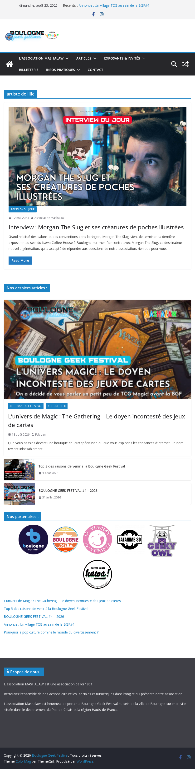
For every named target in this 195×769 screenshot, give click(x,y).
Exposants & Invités (122, 58)
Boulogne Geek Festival (26, 406)
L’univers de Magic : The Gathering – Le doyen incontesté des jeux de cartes (96, 420)
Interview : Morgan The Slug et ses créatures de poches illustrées (96, 227)
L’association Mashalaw (41, 58)
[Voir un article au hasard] (185, 64)
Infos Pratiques (60, 69)
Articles (83, 58)
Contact (95, 69)
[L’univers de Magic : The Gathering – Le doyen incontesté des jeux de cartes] (97, 349)
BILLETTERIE (29, 69)
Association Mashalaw (49, 218)
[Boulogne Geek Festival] (9, 64)
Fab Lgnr (41, 434)
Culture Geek (57, 406)
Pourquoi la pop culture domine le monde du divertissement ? (51, 632)
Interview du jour (22, 209)
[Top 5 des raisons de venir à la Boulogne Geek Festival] (19, 469)
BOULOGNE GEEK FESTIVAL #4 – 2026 (68, 490)
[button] (66, 58)
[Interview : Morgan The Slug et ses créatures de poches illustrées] (97, 156)
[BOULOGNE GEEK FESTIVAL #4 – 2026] (19, 494)
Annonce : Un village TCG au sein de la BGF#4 (114, 5)
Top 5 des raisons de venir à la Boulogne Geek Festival (82, 466)
